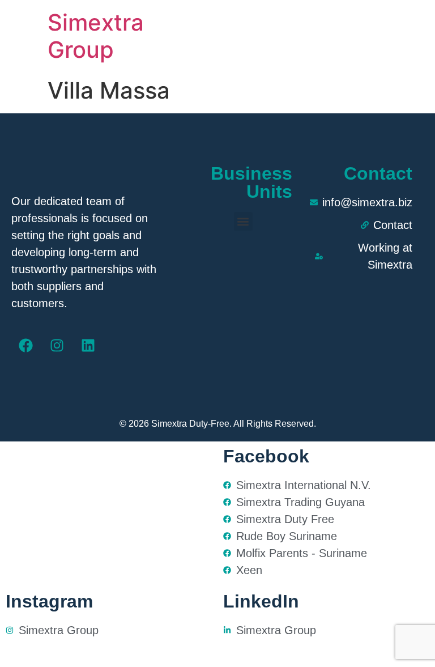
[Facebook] (25, 346)
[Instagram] (56, 346)
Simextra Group (96, 36)
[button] (243, 221)
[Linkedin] (88, 346)
